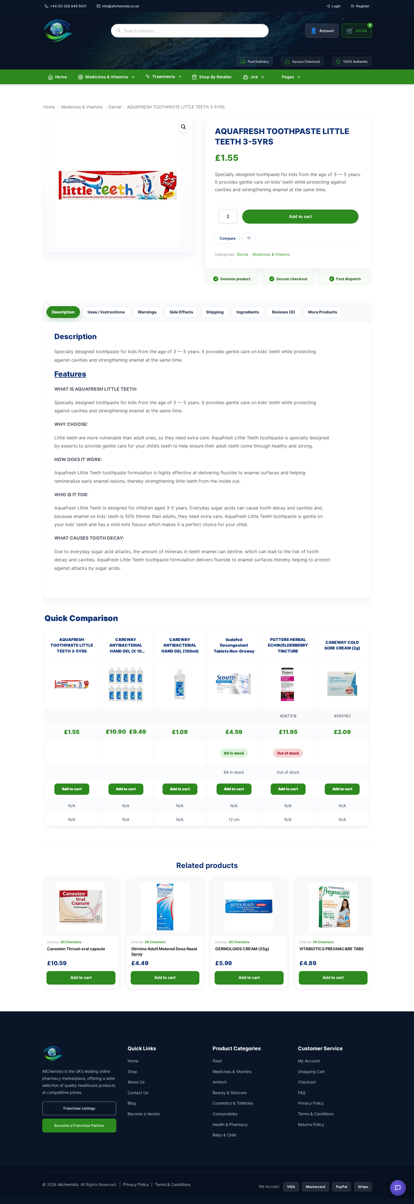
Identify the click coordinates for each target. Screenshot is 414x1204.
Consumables (225, 1113)
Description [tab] (63, 312)
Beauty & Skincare (229, 1092)
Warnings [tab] (147, 312)
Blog (132, 1103)
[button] (184, 127)
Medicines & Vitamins (106, 76)
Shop (132, 1071)
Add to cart (300, 216)
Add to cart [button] (72, 789)
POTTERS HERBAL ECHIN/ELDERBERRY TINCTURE (288, 645)
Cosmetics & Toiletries (233, 1103)
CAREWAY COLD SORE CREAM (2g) (342, 645)
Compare (227, 238)
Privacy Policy (311, 1103)
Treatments (163, 76)
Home (61, 76)
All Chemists (71, 942)
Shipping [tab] (215, 312)
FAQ (302, 1092)
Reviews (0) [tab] (283, 312)
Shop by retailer (215, 76)
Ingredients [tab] (248, 312)
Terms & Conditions (315, 1113)
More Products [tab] (322, 312)
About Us (136, 1082)
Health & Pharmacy (230, 1124)
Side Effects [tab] (181, 312)
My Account (309, 1060)
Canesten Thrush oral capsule (76, 948)
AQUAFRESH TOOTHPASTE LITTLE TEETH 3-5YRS (71, 645)
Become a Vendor (144, 1113)
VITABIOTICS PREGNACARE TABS (331, 948)
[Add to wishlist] (249, 238)
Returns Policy (311, 1124)
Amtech (220, 1082)
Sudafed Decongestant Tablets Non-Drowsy (234, 645)
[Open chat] (398, 1188)
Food (217, 1060)
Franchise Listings (79, 1108)
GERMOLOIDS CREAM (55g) (242, 948)
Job (254, 76)
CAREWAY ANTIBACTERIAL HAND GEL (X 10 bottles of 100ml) (126, 645)
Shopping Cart (311, 1071)
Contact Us (138, 1092)
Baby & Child (224, 1134)
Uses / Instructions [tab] (106, 312)
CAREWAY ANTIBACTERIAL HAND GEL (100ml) (180, 645)
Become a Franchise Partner (79, 1125)
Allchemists (68, 1184)
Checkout (307, 1082)
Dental (114, 107)
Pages (288, 76)
